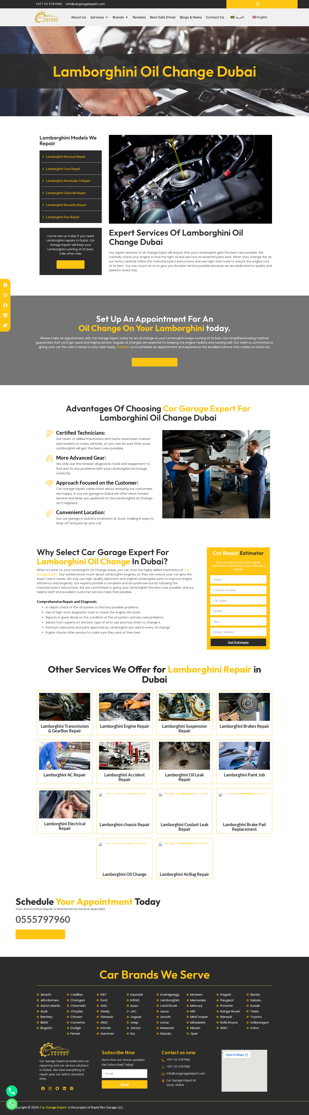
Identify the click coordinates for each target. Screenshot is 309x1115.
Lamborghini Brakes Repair (244, 726)
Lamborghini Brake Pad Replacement (244, 827)
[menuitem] (237, 17)
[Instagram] (5, 295)
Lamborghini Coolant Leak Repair (185, 827)
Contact (124, 347)
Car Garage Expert (53, 1107)
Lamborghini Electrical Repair (64, 826)
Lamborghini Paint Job (244, 774)
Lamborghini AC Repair (65, 774)
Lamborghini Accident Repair (124, 777)
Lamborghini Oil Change (125, 874)
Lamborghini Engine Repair (124, 726)
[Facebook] (5, 285)
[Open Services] (106, 17)
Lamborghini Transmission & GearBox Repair (65, 728)
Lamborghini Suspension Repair (184, 728)
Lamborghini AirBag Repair (184, 874)
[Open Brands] (126, 17)
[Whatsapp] (11, 1104)
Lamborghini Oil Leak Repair (184, 777)
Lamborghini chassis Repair (125, 824)
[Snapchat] (5, 305)
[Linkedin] (5, 315)
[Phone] (11, 1091)
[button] (71, 264)
